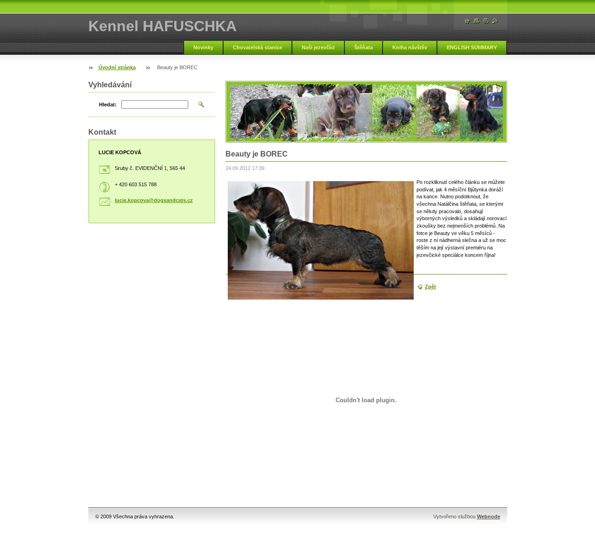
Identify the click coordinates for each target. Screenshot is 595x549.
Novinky (203, 47)
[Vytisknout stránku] (486, 21)
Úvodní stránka (117, 67)
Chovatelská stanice (257, 47)
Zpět (430, 286)
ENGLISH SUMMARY (472, 47)
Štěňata (363, 47)
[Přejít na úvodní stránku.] (467, 21)
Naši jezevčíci (318, 47)
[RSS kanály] (495, 21)
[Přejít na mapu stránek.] (476, 21)
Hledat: (108, 104)
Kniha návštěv (409, 47)
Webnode (488, 516)
